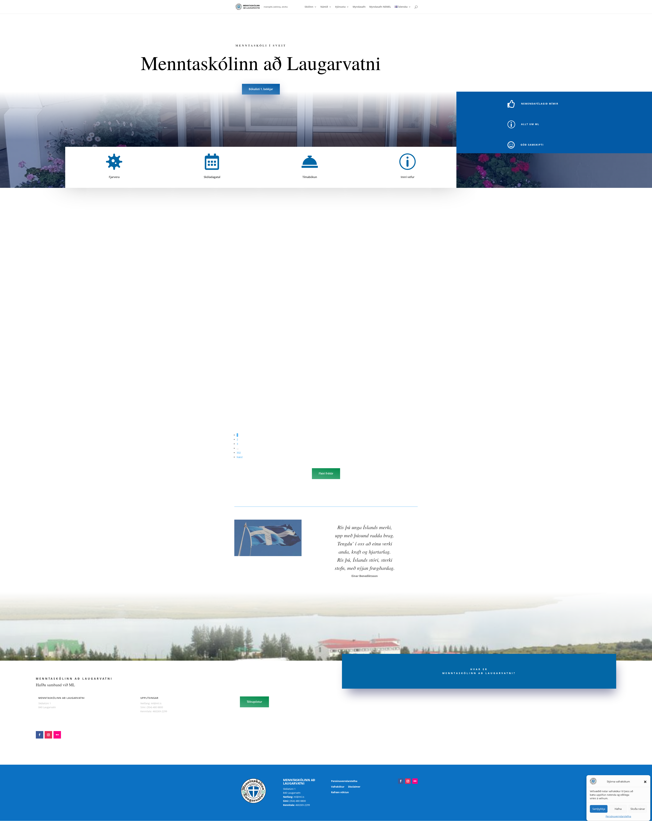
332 (239, 452)
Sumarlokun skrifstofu (246, 328)
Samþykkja (598, 809)
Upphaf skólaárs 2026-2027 (249, 264)
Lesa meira (240, 283)
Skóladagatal (212, 177)
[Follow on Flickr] (57, 735)
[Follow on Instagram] (48, 735)
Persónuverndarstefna (618, 816)
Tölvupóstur (254, 702)
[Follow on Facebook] (39, 735)
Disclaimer (354, 786)
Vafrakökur (337, 786)
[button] (645, 781)
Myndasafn (359, 7)
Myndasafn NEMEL (380, 7)
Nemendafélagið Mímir (539, 103)
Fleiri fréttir (326, 473)
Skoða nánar (637, 809)
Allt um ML (530, 124)
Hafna (618, 809)
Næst (240, 457)
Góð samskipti (532, 144)
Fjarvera (114, 177)
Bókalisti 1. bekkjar (261, 89)
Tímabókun (309, 177)
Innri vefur (407, 177)
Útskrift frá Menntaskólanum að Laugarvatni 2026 (262, 396)
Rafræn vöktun (340, 792)
